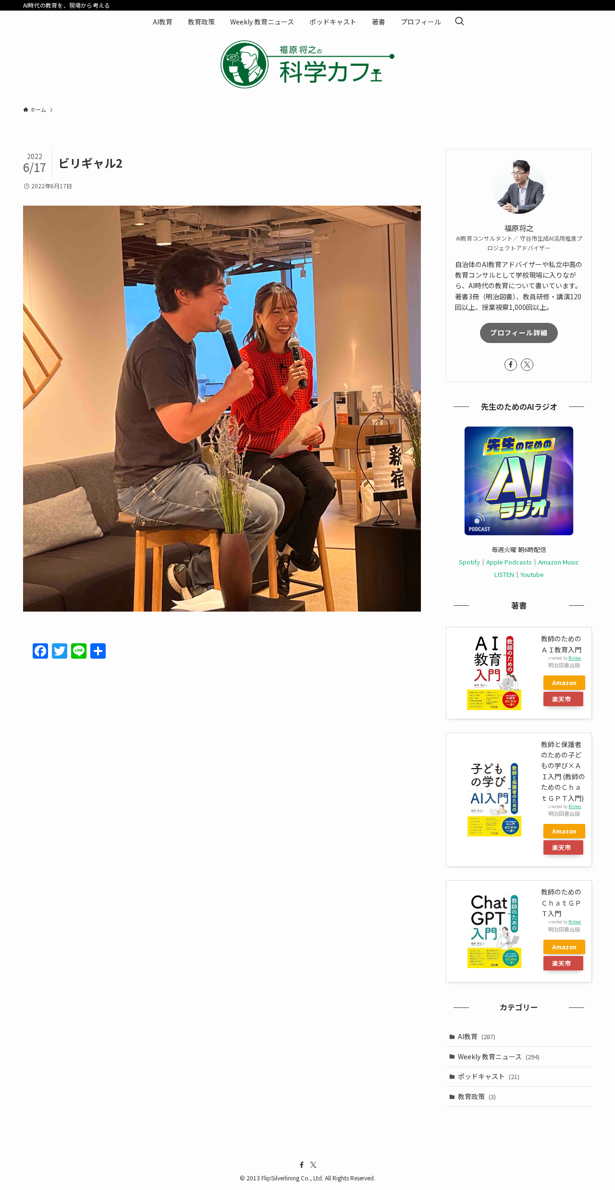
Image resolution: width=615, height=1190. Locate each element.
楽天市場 (561, 700)
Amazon (564, 682)
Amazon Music (558, 561)
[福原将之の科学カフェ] (307, 64)
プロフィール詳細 (519, 332)
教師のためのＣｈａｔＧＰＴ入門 (561, 902)
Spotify (469, 561)
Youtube (532, 574)
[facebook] (510, 364)
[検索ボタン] (459, 22)
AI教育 (476, 1036)
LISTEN (504, 574)
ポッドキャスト (488, 1076)
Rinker (574, 658)
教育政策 (477, 1096)
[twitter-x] (527, 364)
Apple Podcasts (509, 561)
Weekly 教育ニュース (499, 1056)
